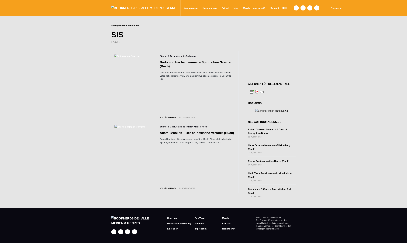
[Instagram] (303, 8)
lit (184, 56)
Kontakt (226, 223)
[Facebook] (296, 8)
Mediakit (199, 223)
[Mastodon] (309, 8)
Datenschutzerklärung (176, 223)
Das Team (200, 218)
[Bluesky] (316, 8)
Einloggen (172, 228)
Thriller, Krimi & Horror (197, 126)
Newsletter (336, 8)
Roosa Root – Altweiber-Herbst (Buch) (268, 161)
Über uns (172, 218)
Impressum (201, 228)
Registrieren (228, 228)
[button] (284, 7)
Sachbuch (191, 56)
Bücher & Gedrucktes (171, 56)
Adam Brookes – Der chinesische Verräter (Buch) (197, 133)
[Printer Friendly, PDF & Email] (257, 91)
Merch (225, 218)
